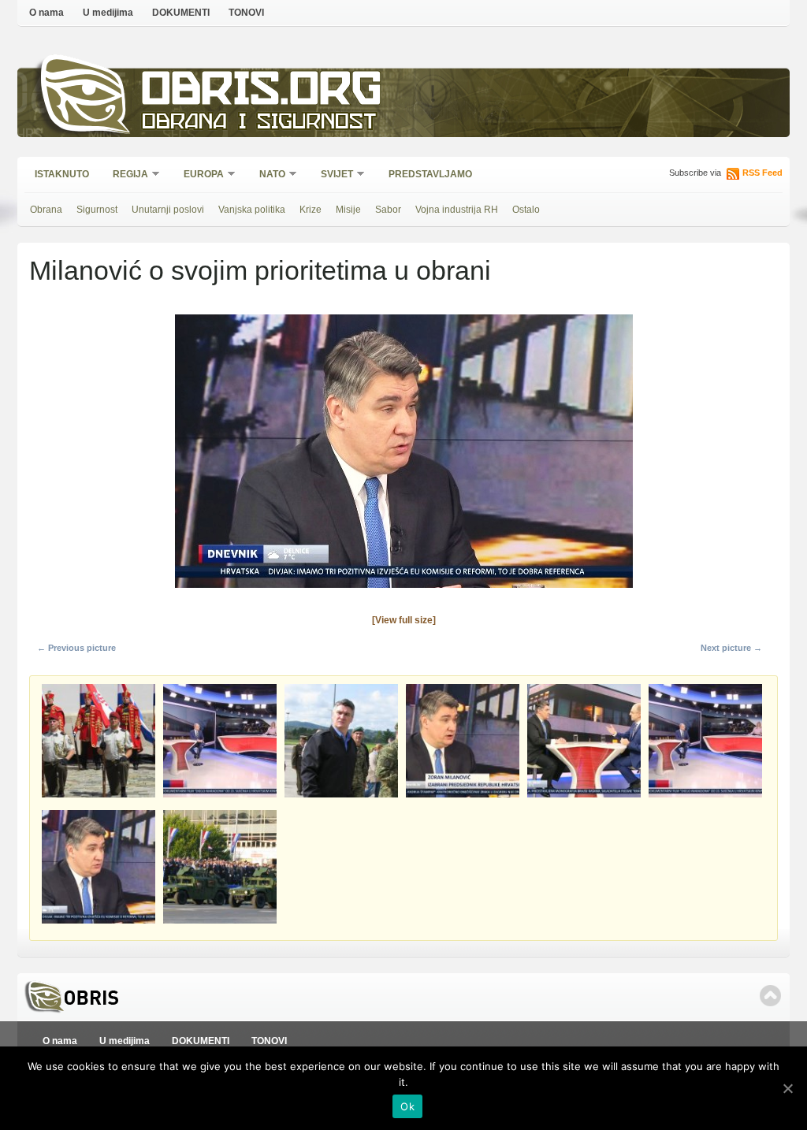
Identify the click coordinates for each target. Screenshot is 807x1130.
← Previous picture (76, 647)
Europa (198, 175)
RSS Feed (762, 172)
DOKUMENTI (181, 12)
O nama (46, 12)
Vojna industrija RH (456, 209)
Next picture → (731, 647)
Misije (348, 209)
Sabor (388, 209)
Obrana (46, 209)
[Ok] (787, 1088)
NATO (267, 175)
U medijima (108, 12)
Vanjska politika (251, 209)
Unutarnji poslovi (168, 209)
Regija (125, 175)
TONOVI (246, 12)
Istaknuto (62, 174)
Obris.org (262, 93)
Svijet (332, 175)
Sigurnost (96, 209)
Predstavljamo (430, 174)
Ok (407, 1106)
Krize (310, 209)
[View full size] (404, 620)
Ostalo (526, 209)
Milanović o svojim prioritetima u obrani (260, 270)
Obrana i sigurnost (259, 123)
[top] (770, 995)
